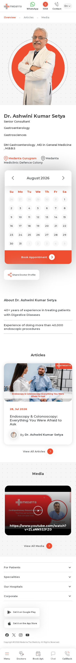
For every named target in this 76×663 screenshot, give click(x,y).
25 (29, 234)
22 (64, 225)
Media (45, 17)
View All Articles (34, 451)
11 (29, 217)
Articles (29, 17)
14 (55, 217)
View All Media (34, 545)
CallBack (67, 658)
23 (11, 234)
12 (38, 217)
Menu (7, 658)
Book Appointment (34, 257)
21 (55, 225)
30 (11, 243)
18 (29, 225)
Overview (10, 17)
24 (20, 234)
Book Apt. (38, 658)
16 (11, 225)
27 (47, 234)
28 (55, 234)
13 (47, 217)
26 (38, 234)
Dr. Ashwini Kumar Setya (44, 434)
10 (20, 217)
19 (38, 225)
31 (20, 243)
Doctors (21, 658)
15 (64, 217)
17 (20, 225)
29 (64, 234)
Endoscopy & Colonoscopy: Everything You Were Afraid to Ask (36, 420)
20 (47, 225)
